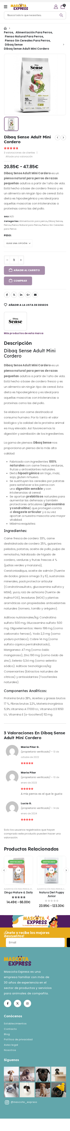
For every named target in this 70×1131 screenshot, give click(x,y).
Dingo (33, 889)
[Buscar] (61, 15)
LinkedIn (21, 295)
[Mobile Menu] (5, 7)
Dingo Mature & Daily (18, 892)
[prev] (57, 137)
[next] (63, 137)
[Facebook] (7, 1003)
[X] (17, 1003)
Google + (28, 295)
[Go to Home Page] (5, 28)
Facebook (7, 295)
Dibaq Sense (55, 221)
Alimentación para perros (33, 221)
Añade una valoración (19, 156)
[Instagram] (27, 1003)
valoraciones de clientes (19, 152)
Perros (7, 225)
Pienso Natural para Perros (26, 225)
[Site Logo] (19, 7)
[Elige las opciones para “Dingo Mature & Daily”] (18, 870)
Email (35, 295)
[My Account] (55, 7)
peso (7, 235)
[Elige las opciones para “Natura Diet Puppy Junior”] (51, 870)
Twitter (14, 295)
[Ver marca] (15, 321)
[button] (3, 870)
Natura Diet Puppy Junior (51, 894)
